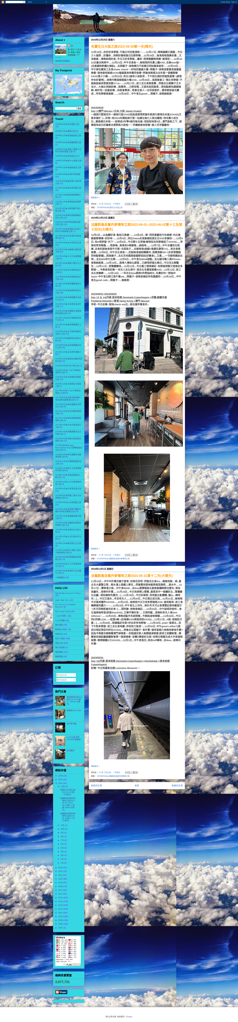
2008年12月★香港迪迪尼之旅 (68, 135)
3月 (62, 855)
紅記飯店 (70, 750)
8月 (62, 836)
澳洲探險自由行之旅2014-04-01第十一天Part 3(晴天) (74, 700)
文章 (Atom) (140, 793)
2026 (60, 776)
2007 (60, 928)
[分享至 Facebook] (134, 204)
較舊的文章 (177, 785)
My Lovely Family (62, 611)
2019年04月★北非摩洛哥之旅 (68, 488)
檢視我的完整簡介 (63, 61)
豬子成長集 (60, 647)
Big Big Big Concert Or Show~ (68, 593)
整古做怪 (59, 625)
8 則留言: (117, 204)
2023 (60, 867)
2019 (60, 882)
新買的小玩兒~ (61, 629)
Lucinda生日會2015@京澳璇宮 (74, 738)
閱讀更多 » (95, 198)
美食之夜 (59, 643)
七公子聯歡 (60, 620)
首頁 (137, 785)
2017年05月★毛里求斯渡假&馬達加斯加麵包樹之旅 (67, 398)
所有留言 (63, 680)
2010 (60, 916)
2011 (60, 913)
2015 (60, 897)
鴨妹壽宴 (59, 652)
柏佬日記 (59, 634)
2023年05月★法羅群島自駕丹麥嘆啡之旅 (113, 559)
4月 (62, 851)
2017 (60, 890)
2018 (60, 886)
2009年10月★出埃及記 (65, 156)
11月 (63, 825)
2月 (62, 859)
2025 (60, 779)
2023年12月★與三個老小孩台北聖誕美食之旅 (68, 551)
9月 (62, 833)
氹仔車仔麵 (71, 724)
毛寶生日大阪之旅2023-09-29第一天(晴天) (122, 46)
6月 (62, 844)
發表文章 (63, 675)
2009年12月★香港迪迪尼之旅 (68, 167)
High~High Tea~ (62, 600)
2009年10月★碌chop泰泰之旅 (68, 160)
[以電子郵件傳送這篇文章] (126, 204)
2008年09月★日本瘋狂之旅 (67, 124)
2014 (60, 901)
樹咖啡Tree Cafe (74, 710)
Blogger (129, 1017)
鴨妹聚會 (59, 656)
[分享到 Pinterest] (136, 204)
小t (56, 12)
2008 (60, 924)
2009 (60, 920)
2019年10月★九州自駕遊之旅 (68, 502)
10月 (63, 829)
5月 (62, 848)
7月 (62, 840)
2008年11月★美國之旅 (65, 131)
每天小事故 (60, 638)
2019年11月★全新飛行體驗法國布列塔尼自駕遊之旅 (68, 510)
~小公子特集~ (61, 616)
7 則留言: (117, 772)
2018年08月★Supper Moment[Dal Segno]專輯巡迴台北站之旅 (68, 447)
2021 (60, 875)
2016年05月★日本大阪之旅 (67, 366)
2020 (60, 879)
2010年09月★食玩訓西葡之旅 (68, 188)
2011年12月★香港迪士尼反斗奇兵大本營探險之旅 (68, 230)
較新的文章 (96, 785)
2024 (60, 783)
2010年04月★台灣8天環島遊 (67, 174)
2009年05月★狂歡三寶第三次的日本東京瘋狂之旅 (68, 150)
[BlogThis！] (128, 204)
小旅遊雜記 (60, 577)
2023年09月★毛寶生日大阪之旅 (109, 207)
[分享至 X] (131, 204)
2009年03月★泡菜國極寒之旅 (68, 142)
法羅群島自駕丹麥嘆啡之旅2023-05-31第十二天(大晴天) (132, 576)
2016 (60, 894)
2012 (60, 909)
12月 (63, 786)
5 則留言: (117, 555)
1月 (62, 863)
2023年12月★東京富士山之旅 (68, 543)
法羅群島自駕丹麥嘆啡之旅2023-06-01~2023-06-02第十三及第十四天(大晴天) (67, 804)
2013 (60, 905)
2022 (60, 871)
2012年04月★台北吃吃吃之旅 (68, 242)
